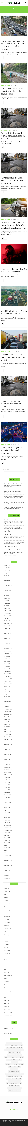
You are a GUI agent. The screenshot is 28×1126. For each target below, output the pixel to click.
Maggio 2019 (7, 784)
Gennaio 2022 (7, 704)
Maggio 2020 (7, 754)
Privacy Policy (14, 1109)
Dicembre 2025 (8, 585)
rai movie (11, 1080)
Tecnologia (7, 1009)
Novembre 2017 (8, 830)
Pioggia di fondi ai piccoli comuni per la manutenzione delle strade (13, 136)
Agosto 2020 (7, 747)
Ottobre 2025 (7, 590)
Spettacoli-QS (7, 994)
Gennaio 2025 (7, 613)
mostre (21, 1064)
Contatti (14, 1107)
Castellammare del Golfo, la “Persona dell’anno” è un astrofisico (13, 520)
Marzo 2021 (7, 729)
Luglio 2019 (7, 779)
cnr (7, 1047)
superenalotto (11, 1088)
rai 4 (16, 1078)
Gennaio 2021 (7, 734)
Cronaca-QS (7, 910)
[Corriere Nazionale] (14, 3)
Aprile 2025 (7, 605)
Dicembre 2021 (7, 706)
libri (8, 1059)
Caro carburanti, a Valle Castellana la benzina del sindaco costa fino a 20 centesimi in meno (13, 485)
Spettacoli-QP (7, 991)
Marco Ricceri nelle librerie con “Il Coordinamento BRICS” (13, 545)
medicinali (13, 1059)
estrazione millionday (14, 1052)
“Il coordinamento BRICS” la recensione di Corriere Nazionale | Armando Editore (14, 544)
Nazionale (8, 85)
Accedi (5, 1026)
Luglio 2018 (7, 810)
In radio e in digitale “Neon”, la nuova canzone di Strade (14, 270)
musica (10, 1066)
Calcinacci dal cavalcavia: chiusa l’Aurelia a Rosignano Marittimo (13, 357)
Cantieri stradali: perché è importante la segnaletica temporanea (12, 450)
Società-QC (7, 981)
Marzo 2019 (7, 790)
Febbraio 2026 (7, 580)
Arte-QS (6, 897)
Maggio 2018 (7, 815)
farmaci (12, 1057)
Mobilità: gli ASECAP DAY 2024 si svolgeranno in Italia (14, 312)
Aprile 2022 (7, 696)
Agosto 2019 (7, 777)
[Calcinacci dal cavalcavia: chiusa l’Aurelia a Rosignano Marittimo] (14, 339)
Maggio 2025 (7, 603)
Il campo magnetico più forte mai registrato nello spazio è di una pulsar (13, 522)
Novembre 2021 (8, 709)
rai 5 (20, 1078)
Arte (5, 894)
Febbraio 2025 (7, 610)
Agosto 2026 (7, 565)
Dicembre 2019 (7, 767)
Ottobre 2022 (7, 681)
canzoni (20, 1042)
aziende (9, 1042)
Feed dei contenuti (8, 1028)
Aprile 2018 (7, 817)
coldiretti (19, 1047)
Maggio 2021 (7, 724)
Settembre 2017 (8, 835)
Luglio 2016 (7, 870)
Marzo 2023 (7, 668)
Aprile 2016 (7, 878)
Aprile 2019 (7, 787)
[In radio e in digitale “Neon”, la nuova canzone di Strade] (14, 254)
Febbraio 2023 (7, 671)
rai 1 (21, 1076)
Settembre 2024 (8, 623)
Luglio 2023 (7, 658)
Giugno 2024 (7, 631)
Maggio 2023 (7, 663)
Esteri (5, 931)
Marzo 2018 (7, 820)
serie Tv (11, 1085)
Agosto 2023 (7, 656)
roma (20, 1083)
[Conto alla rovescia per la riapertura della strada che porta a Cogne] (14, 73)
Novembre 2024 (8, 618)
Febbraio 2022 (7, 701)
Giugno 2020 (7, 752)
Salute (5, 963)
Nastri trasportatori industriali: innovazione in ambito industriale (12, 528)
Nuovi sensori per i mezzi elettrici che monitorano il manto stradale (12, 180)
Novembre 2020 (8, 739)
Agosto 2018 (7, 807)
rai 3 (12, 1078)
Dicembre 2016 (7, 858)
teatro (19, 1088)
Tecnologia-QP (8, 1012)
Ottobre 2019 (7, 772)
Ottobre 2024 (7, 620)
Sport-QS (6, 1006)
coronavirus (8, 1050)
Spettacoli (6, 984)
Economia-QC (7, 928)
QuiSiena (6, 959)
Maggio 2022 (7, 694)
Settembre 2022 (8, 684)
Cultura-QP (7, 919)
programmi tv (19, 1073)
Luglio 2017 (7, 840)
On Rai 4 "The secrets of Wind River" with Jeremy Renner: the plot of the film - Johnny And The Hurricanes (14, 551)
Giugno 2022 (7, 691)
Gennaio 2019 (7, 795)
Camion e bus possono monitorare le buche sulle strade (12, 404)
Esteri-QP (6, 935)
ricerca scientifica (12, 1083)
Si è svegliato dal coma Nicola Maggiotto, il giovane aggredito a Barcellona (12, 491)
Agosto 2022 (7, 686)
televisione (11, 1090)
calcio (14, 1042)
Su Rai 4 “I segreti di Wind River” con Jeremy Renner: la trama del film (13, 554)
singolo (17, 1085)
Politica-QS (7, 950)
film (17, 1057)
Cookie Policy (8, 1121)
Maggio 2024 (7, 633)
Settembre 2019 (8, 774)
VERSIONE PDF (8, 1016)
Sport (5, 997)
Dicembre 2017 (7, 827)
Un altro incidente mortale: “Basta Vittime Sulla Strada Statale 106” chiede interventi (13, 225)
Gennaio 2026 (7, 583)
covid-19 (15, 1050)
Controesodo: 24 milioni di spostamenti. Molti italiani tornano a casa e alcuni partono (12, 45)
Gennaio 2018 (7, 825)
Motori (6, 941)
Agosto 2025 (7, 595)
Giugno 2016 (7, 873)
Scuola (5, 969)
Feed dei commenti (9, 1031)
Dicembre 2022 (7, 676)
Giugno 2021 (7, 721)
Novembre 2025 (8, 588)
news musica (17, 1066)
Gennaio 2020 (7, 764)
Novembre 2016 (8, 860)
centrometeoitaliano (11, 1045)
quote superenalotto (12, 1076)
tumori (18, 1090)
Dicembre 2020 (8, 737)
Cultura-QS (7, 922)
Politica (6, 947)
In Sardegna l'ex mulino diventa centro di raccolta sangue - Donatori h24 (13, 535)
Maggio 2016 (7, 875)
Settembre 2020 (8, 744)
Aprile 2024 (7, 636)
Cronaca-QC (7, 903)
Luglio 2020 (7, 749)
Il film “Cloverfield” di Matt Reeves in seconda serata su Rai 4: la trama (13, 508)
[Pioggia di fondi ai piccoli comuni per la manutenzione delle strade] (14, 118)
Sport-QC (6, 1000)
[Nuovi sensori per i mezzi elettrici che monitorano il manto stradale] (14, 163)
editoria (21, 1050)
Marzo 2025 (7, 608)
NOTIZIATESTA (14, 1069)
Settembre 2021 (8, 714)
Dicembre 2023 (7, 646)
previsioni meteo (10, 1073)
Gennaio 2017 (7, 855)
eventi (6, 1057)
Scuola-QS (6, 972)
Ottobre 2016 (7, 863)
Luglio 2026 (7, 568)
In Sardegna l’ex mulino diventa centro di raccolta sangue (14, 537)
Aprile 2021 (7, 726)
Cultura (6, 913)
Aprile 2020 (7, 757)
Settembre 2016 (8, 865)
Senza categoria (8, 975)
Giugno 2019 (7, 782)
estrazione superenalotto (14, 1054)
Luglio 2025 (7, 598)
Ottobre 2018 (7, 802)
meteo (19, 1059)
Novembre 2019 (8, 769)
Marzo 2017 (7, 850)
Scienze (8, 174)
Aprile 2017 (7, 848)
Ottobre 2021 (7, 711)
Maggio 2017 (7, 845)
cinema (20, 1045)
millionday (14, 1061)
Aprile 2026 (7, 575)
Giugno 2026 (7, 570)
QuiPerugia (7, 956)
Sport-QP (6, 1003)
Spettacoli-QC (7, 988)
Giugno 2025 (7, 600)
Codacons (12, 1047)
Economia (6, 925)
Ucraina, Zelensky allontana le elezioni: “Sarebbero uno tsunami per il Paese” (13, 497)
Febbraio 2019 (7, 792)
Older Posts (5, 469)
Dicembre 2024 (8, 615)
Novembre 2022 (8, 679)
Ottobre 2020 (7, 742)
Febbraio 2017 (7, 853)
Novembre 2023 (8, 648)
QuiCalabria (7, 953)
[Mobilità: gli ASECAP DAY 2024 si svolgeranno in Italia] (14, 296)
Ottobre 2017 (7, 832)
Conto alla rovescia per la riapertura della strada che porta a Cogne (12, 91)
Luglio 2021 (7, 719)
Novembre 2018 (8, 800)
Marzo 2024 (7, 638)
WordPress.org (8, 1033)
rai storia (17, 1080)
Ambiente (6, 888)
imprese (21, 1057)
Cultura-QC (7, 916)
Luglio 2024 (7, 628)
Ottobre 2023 (7, 651)
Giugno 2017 (7, 842)
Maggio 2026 (7, 573)
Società (6, 978)
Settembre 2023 (8, 653)
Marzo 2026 (7, 578)
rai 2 (8, 1078)
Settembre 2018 (8, 805)
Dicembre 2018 (7, 797)
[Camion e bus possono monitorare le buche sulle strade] (14, 386)
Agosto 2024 (7, 626)
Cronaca (3, 85)
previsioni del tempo (14, 1071)
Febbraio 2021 (7, 731)
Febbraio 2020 (7, 762)
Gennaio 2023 (7, 673)
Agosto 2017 (7, 837)
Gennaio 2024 (7, 643)
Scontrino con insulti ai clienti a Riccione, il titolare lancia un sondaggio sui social (14, 502)
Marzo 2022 (7, 699)
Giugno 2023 (7, 661)
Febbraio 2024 (7, 641)
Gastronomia (7, 938)
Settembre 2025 (8, 593)
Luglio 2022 (7, 689)
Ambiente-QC (7, 891)
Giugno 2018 (7, 812)
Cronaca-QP (7, 907)
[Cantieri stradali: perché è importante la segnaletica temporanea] (14, 432)
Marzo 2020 (7, 759)
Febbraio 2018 (7, 822)
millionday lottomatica (11, 1064)
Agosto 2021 (7, 716)
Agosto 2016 (7, 868)
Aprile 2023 (7, 666)
